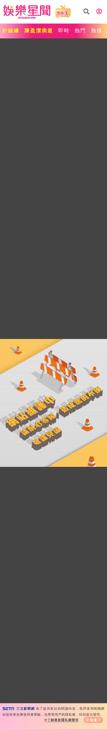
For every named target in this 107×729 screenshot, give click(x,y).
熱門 (80, 30)
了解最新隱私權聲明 (63, 720)
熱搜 (97, 30)
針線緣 (11, 30)
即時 (64, 30)
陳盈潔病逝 (39, 30)
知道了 (95, 720)
